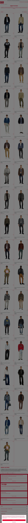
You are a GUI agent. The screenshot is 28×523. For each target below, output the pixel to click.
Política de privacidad (22, 517)
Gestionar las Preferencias (14, 517)
